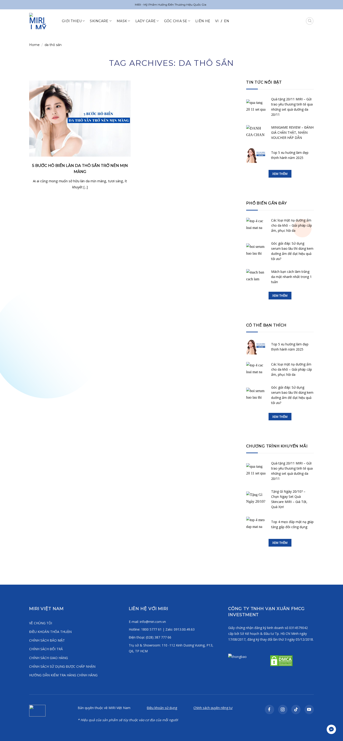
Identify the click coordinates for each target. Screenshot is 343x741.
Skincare (99, 21)
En (226, 21)
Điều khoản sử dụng (162, 708)
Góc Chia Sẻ (175, 21)
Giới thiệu (72, 21)
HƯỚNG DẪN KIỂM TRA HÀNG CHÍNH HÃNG (63, 675)
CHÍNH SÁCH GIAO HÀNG (48, 658)
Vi (217, 21)
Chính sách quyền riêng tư (212, 708)
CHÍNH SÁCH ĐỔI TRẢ (46, 649)
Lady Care (145, 21)
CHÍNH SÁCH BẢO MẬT (47, 640)
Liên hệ (202, 21)
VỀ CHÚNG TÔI (40, 623)
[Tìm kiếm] (309, 21)
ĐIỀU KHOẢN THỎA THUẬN (50, 631)
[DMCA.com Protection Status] (281, 660)
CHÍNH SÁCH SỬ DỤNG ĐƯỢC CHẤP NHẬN (62, 666)
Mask (122, 21)
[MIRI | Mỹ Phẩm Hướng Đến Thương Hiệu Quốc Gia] (42, 21)
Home (34, 45)
